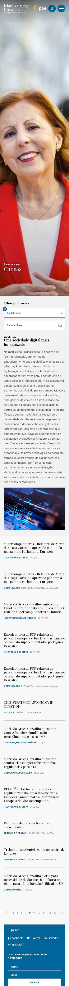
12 (49, 912)
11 (44, 912)
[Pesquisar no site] (51, 8)
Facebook (16, 938)
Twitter (35, 938)
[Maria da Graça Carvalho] (17, 8)
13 (55, 912)
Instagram (17, 944)
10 (38, 912)
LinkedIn (52, 938)
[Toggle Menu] (61, 8)
